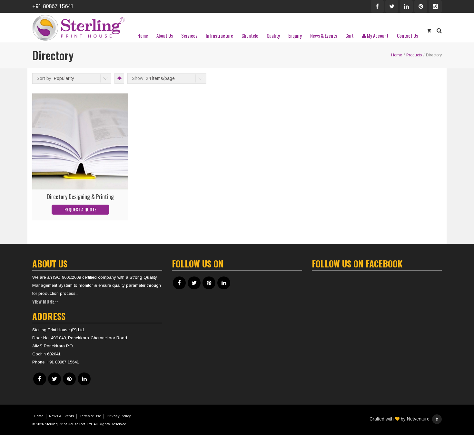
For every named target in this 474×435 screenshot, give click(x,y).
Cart (349, 35)
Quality (273, 35)
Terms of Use (90, 416)
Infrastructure (219, 35)
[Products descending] (119, 78)
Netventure (418, 418)
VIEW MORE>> (45, 301)
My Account (377, 35)
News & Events (323, 35)
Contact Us (407, 35)
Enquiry (295, 35)
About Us (164, 35)
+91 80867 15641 (53, 6)
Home (142, 35)
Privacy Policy (119, 416)
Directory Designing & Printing (80, 196)
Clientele (250, 35)
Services (189, 35)
